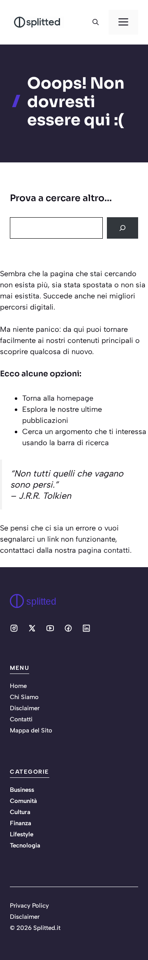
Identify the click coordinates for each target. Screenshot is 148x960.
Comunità (23, 801)
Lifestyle (21, 834)
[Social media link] (14, 628)
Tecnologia (25, 845)
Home (18, 686)
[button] (96, 22)
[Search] (122, 228)
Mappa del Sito (31, 730)
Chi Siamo (24, 697)
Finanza (20, 823)
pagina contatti (104, 550)
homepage (75, 398)
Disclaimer (24, 708)
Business (22, 789)
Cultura (20, 812)
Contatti (21, 719)
